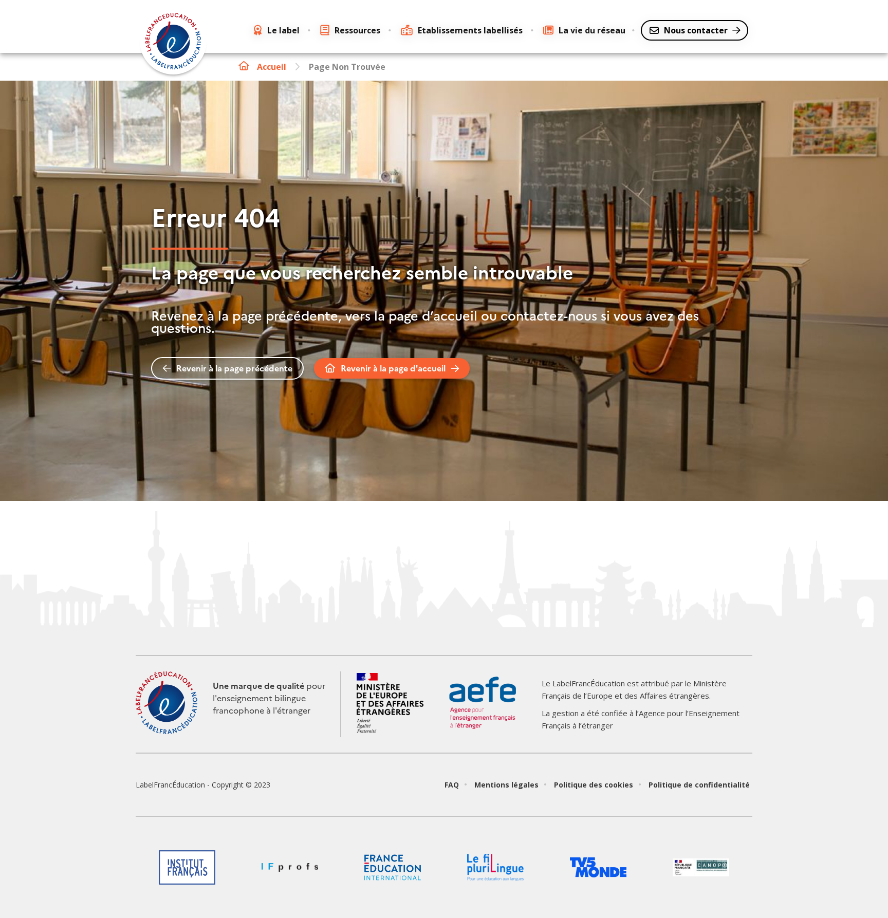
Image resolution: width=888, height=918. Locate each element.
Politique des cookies (593, 785)
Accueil (271, 66)
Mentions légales (506, 785)
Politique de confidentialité (699, 785)
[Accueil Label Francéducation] (173, 43)
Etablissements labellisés (470, 30)
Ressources (357, 30)
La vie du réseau (592, 30)
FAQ (452, 785)
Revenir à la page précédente (234, 368)
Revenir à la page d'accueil (393, 368)
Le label (283, 30)
